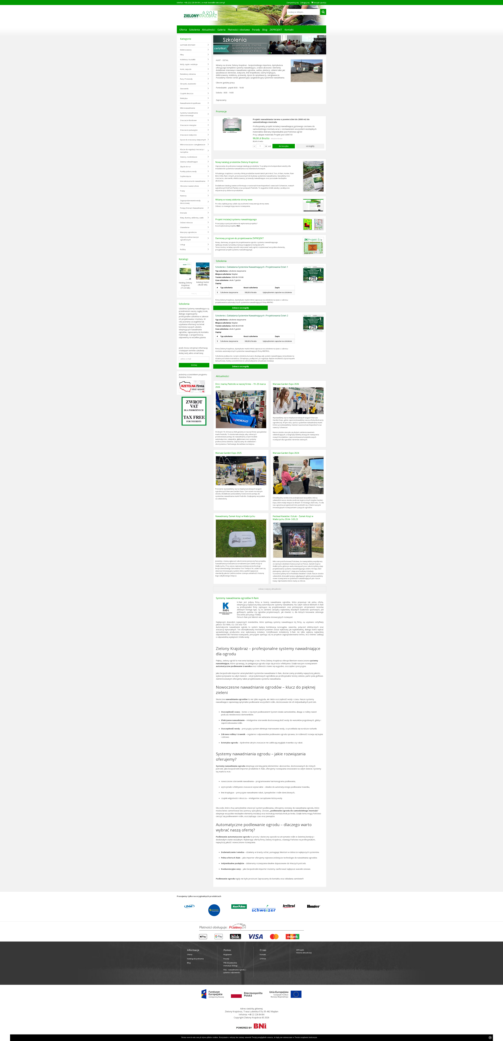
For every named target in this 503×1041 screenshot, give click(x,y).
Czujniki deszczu (186, 93)
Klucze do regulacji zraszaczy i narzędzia (192, 150)
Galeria (221, 29)
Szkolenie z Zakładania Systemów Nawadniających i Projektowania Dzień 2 (251, 315)
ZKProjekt (300, 950)
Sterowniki (184, 88)
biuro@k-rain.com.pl (216, 2)
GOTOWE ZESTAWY (187, 45)
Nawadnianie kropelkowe (190, 103)
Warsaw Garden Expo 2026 (286, 383)
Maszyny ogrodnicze (188, 232)
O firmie (263, 958)
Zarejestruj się (292, 2)
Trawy (182, 191)
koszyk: (319, 2)
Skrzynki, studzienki (188, 84)
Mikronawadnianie (187, 108)
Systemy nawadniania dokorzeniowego (189, 114)
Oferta (183, 29)
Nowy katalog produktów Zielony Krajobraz (236, 162)
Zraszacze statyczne (188, 135)
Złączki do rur (185, 166)
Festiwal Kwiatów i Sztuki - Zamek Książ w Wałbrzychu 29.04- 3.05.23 (293, 518)
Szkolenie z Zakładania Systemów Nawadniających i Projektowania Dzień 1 (251, 266)
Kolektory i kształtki (187, 59)
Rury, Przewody (186, 79)
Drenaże (183, 213)
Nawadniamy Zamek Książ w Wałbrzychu (235, 516)
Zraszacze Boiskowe (188, 120)
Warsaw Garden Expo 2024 (286, 452)
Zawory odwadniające (189, 162)
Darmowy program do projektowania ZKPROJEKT (239, 238)
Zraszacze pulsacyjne (189, 130)
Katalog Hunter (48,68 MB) (202, 283)
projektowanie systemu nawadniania (264, 678)
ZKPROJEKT (276, 29)
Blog (264, 29)
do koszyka (283, 146)
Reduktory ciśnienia (188, 74)
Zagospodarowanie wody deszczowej (190, 201)
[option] (189, 908)
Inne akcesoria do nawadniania (192, 181)
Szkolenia (194, 29)
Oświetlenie (184, 227)
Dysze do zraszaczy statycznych (193, 140)
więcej (194, 293)
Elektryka (183, 98)
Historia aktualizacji (304, 952)
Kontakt (289, 29)
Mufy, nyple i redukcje (189, 64)
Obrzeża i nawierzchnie (189, 186)
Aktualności (208, 29)
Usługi (182, 244)
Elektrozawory (186, 50)
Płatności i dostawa (239, 29)
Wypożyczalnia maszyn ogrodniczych (189, 238)
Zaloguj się (305, 2)
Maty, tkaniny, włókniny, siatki (192, 218)
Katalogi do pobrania (195, 958)
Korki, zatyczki (185, 69)
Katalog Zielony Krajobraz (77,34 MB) (185, 285)
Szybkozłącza (185, 176)
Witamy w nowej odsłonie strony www (233, 199)
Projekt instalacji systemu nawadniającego (236, 219)
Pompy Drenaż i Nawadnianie (192, 208)
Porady (256, 29)
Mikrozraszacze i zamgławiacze (192, 144)
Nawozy (183, 195)
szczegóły (310, 146)
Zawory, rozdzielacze (188, 157)
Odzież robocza (186, 222)
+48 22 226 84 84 (256, 1014)
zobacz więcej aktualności (269, 588)
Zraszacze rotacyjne (188, 125)
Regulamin (227, 954)
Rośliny (183, 249)
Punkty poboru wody (188, 171)
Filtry (182, 54)
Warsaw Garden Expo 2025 (228, 452)
